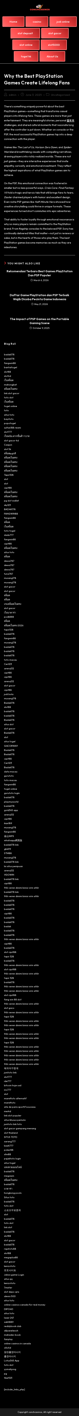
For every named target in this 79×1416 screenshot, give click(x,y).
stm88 (7, 1154)
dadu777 (9, 534)
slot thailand (11, 1132)
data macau (10, 771)
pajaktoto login (12, 1158)
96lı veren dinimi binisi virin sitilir (21, 887)
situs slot (9, 724)
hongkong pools (12, 1192)
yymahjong (10, 1369)
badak (7, 926)
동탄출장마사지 (12, 1352)
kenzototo (9, 1266)
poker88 (8, 1149)
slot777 (8, 431)
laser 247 (9, 1317)
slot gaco (9, 1007)
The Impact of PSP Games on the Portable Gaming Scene (39, 321)
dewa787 (9, 560)
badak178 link (11, 844)
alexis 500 (10, 1296)
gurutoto (9, 775)
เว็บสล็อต (8, 380)
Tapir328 (9, 474)
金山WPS (9, 836)
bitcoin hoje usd (12, 1085)
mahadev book (12, 1334)
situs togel (9, 741)
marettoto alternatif (15, 1098)
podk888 (9, 616)
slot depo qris (11, 1291)
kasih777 (8, 1145)
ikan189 (8, 823)
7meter (8, 1287)
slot (6, 479)
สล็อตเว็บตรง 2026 (14, 625)
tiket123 (8, 1377)
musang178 (10, 577)
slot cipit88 (10, 952)
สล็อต (7, 522)
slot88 (7, 371)
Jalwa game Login (14, 1274)
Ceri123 (8, 664)
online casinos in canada (17, 1343)
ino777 (7, 1089)
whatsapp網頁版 (13, 840)
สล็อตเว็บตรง (10, 388)
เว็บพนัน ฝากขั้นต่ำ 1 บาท (17, 436)
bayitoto (9, 418)
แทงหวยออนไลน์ (13, 1167)
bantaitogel (10, 367)
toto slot (8, 397)
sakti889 (9, 1321)
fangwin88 (10, 363)
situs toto (9, 414)
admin (12, 95)
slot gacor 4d (11, 440)
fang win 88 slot (12, 999)
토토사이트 (10, 1270)
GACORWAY (11, 745)
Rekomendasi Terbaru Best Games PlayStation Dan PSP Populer (40, 273)
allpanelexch (11, 1330)
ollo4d (7, 1347)
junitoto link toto (13, 1124)
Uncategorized (60, 95)
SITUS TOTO (10, 1136)
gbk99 (7, 848)
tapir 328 (9, 956)
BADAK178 (10, 509)
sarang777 (10, 1141)
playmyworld (11, 801)
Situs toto (9, 1197)
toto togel (9, 530)
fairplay (8, 1339)
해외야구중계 (11, 1068)
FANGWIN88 (11, 513)
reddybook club (12, 1326)
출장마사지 (10, 1356)
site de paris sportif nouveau (20, 1106)
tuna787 (8, 573)
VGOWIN (9, 874)
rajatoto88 (10, 1248)
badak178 (9, 354)
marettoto (9, 1102)
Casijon (8, 444)
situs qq (8, 1278)
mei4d (7, 1111)
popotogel (10, 423)
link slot (8, 1227)
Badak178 (9, 702)
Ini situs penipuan (13, 866)
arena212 (9, 668)
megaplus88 (11, 1257)
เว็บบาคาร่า (10, 612)
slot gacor (9, 586)
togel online (10, 406)
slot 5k (7, 449)
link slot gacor (11, 393)
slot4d (7, 375)
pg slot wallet (11, 500)
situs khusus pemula (15, 1119)
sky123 (7, 504)
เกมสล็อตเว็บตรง (12, 603)
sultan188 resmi (12, 427)
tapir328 (8, 629)
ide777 (7, 1081)
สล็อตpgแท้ (10, 453)
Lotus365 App (11, 1360)
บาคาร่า (8, 1188)
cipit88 (8, 487)
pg (5, 1373)
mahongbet (10, 384)
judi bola (8, 694)
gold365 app (11, 810)
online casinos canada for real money (24, 1304)
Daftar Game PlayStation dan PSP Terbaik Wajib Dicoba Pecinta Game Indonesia (39, 297)
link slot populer (12, 1115)
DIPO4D (8, 1309)
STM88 (8, 853)
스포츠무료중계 (12, 1210)
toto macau (10, 659)
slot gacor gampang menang (20, 1128)
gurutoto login (12, 793)
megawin (9, 1175)
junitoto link (10, 1072)
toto (6, 410)
